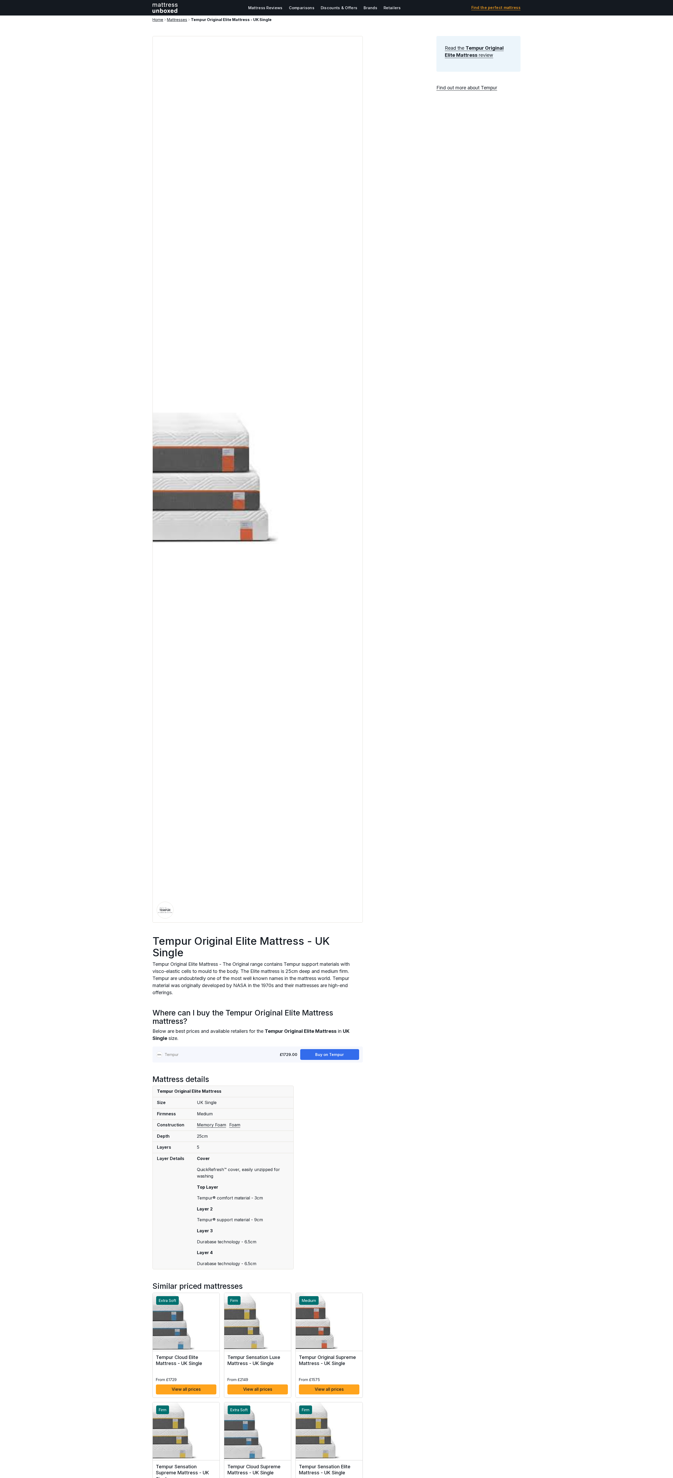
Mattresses (177, 19)
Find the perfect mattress (496, 7)
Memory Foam (211, 1124)
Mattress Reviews (265, 8)
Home (157, 19)
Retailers (392, 8)
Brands (370, 8)
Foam (234, 1124)
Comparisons (301, 8)
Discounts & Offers (339, 8)
